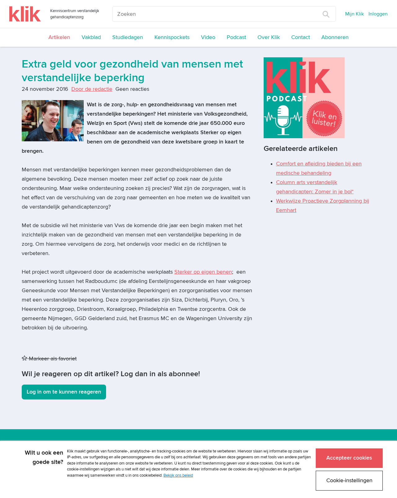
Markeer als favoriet (52, 358)
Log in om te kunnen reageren (64, 392)
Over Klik (268, 37)
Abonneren (335, 37)
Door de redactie (91, 89)
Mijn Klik (354, 14)
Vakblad (91, 37)
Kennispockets (172, 37)
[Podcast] (304, 97)
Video (208, 37)
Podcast (236, 37)
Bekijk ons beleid (178, 475)
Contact (300, 37)
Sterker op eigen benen (203, 272)
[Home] (25, 14)
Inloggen (378, 14)
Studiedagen (127, 37)
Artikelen (59, 37)
